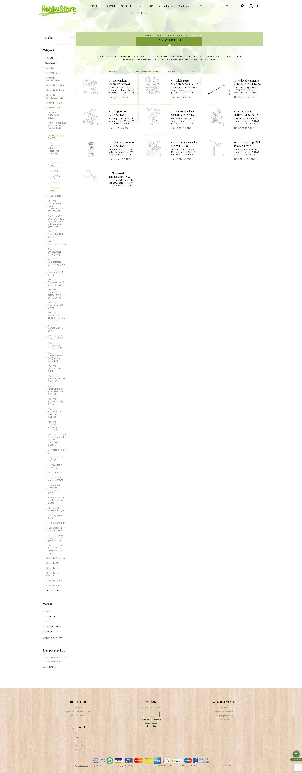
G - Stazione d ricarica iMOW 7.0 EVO (184, 144)
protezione (49, 657)
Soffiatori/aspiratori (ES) (57, 451)
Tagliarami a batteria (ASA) (55, 478)
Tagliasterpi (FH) (57, 523)
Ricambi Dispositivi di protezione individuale (55, 426)
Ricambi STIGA (54, 73)
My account (77, 733)
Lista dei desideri (93, 80)
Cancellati (157, 720)
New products (224, 720)
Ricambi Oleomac (55, 558)
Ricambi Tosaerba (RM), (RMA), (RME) (56, 234)
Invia (151, 714)
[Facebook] (147, 726)
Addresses (78, 741)
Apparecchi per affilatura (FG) (56, 529)
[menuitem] (77, 708)
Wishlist (78, 749)
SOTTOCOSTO (52, 590)
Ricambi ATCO (54, 103)
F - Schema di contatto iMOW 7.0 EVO (121, 144)
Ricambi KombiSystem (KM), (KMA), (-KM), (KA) (55, 357)
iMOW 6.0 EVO (55, 177)
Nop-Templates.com (107, 766)
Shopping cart (78, 745)
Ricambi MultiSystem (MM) (54, 368)
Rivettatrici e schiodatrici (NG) (57, 509)
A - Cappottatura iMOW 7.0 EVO (118, 113)
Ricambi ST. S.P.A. (55, 85)
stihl (60, 661)
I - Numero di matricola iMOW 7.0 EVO (119, 175)
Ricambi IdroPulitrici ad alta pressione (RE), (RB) (56, 390)
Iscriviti (146, 720)
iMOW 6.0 (55, 171)
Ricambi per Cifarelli (52, 574)
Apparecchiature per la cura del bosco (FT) (57, 500)
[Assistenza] (296, 753)
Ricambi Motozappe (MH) (57, 243)
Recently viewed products (224, 712)
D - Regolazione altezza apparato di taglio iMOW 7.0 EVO (120, 82)
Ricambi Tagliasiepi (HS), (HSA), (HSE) (56, 282)
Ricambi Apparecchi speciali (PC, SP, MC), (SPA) (56, 316)
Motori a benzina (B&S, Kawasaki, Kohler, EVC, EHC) (57, 127)
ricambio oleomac (50, 661)
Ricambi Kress (54, 585)
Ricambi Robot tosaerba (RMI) (56, 336)
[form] (151, 708)
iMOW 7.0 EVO (55, 189)
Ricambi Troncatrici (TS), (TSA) (56, 305)
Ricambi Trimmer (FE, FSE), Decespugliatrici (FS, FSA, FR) (56, 206)
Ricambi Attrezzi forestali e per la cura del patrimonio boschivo (57, 439)
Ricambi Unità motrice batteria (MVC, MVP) (56, 538)
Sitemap (78, 708)
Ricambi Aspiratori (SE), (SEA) (55, 401)
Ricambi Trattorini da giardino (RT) (55, 346)
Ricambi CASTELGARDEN (55, 96)
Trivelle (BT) (54, 196)
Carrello (258, 6)
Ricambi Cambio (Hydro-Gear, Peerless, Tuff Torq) (57, 549)
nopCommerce (83, 766)
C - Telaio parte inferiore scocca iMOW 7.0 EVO (184, 82)
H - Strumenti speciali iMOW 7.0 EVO (247, 144)
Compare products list (224, 716)
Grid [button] (119, 72)
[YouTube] (154, 726)
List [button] (124, 72)
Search (224, 708)
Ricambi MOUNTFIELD (53, 79)
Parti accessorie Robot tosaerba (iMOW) (55, 148)
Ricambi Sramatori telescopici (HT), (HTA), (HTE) (56, 293)
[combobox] (219, 6)
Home (139, 35)
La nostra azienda (78, 716)
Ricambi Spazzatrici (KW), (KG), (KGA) (57, 379)
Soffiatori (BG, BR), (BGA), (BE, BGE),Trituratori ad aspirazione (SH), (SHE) (56, 221)
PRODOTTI (50, 58)
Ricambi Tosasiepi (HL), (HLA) (55, 272)
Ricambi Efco (53, 563)
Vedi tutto (49, 667)
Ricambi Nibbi (53, 568)
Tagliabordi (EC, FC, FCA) (56, 458)
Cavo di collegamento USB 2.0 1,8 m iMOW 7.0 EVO (247, 82)
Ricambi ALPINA (55, 90)
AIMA (47, 621)
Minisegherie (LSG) (55, 516)
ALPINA (49, 631)
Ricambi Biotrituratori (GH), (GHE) (55, 252)
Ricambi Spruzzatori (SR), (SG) (57, 328)
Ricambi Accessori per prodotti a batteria (55, 413)
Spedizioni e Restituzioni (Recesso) (78, 712)
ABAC (48, 611)
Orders (78, 737)
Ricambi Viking (54, 580)
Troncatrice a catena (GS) (55, 466)
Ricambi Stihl (53, 107)
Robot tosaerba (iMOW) (56, 136)
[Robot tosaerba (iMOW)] (91, 89)
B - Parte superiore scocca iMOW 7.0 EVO (183, 113)
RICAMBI (49, 68)
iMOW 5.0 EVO (55, 164)
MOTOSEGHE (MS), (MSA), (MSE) (55, 115)
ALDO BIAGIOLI (53, 626)
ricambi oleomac (63, 657)
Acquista (88, 74)
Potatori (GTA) (55, 472)
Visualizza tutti (53, 638)
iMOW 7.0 (55, 183)
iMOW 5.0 (55, 158)
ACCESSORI (51, 63)
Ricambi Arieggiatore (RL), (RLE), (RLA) (57, 262)
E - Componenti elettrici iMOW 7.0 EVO (247, 113)
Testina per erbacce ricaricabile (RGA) (54, 489)
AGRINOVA (50, 616)
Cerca (242, 6)
